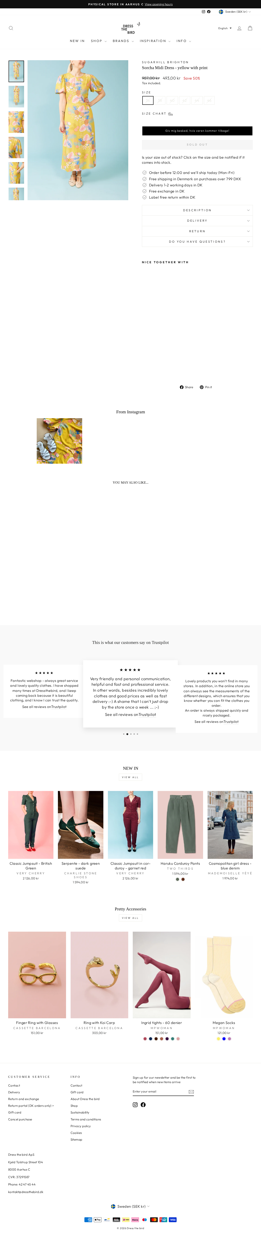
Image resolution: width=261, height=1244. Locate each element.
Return (197, 231)
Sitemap (76, 1139)
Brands (121, 41)
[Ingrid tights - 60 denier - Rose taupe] (178, 1039)
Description (197, 210)
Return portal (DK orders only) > (31, 1106)
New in (77, 41)
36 (148, 100)
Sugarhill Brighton (165, 62)
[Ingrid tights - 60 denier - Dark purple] (167, 1039)
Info (182, 41)
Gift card (14, 1112)
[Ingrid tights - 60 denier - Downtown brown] (162, 1039)
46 (209, 100)
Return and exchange (23, 1099)
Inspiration (153, 41)
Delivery (197, 220)
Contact (14, 1085)
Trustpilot (58, 706)
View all (130, 777)
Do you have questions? (197, 241)
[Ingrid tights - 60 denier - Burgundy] (145, 1039)
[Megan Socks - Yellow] (218, 1039)
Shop (97, 41)
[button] (225, 28)
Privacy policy (81, 1126)
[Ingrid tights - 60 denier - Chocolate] (156, 1039)
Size (146, 92)
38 (160, 100)
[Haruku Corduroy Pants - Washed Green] (177, 879)
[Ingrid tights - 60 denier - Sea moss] (173, 1039)
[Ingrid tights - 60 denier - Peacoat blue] (151, 1039)
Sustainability (80, 1112)
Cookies (76, 1133)
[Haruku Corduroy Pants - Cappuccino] (183, 879)
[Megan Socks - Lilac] (229, 1039)
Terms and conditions (86, 1119)
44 (197, 100)
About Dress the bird (85, 1099)
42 (184, 100)
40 (172, 100)
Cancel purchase (20, 1119)
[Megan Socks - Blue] (224, 1039)
